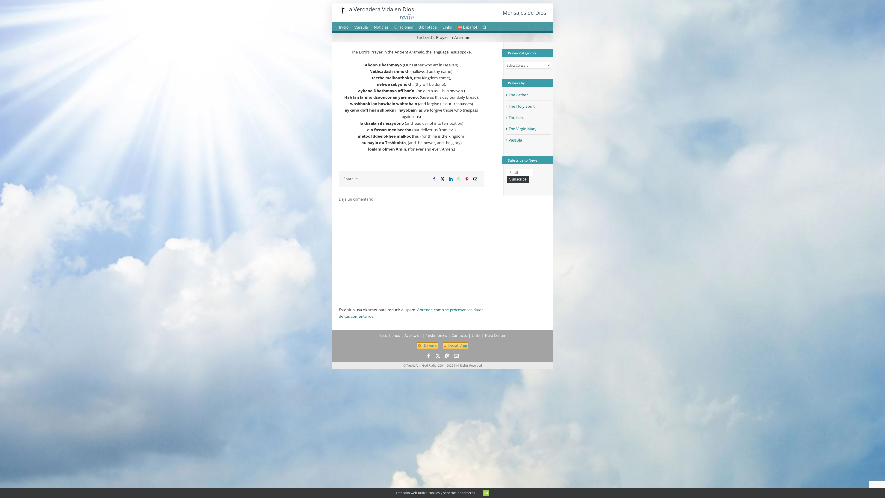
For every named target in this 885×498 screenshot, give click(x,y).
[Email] (475, 179)
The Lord (517, 117)
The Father (518, 95)
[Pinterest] (467, 179)
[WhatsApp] (459, 179)
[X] (442, 179)
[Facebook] (434, 179)
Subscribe (518, 179)
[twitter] (438, 356)
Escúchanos (389, 335)
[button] (485, 26)
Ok (486, 493)
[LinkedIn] (451, 179)
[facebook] (428, 356)
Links (476, 335)
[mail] (456, 356)
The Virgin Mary (523, 128)
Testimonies (436, 335)
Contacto (459, 335)
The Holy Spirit (522, 106)
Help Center (495, 335)
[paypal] (447, 356)
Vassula (515, 140)
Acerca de (413, 335)
